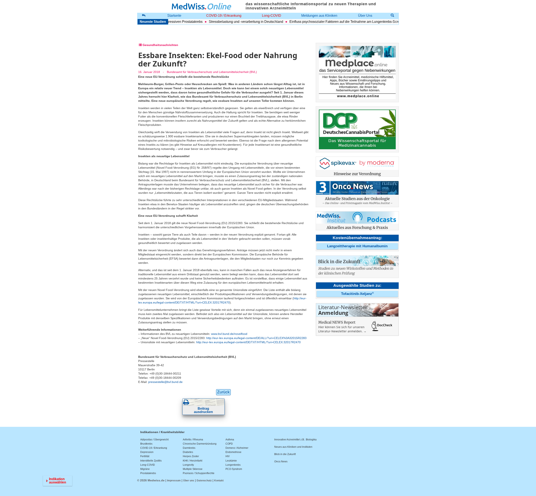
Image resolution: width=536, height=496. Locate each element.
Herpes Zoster (191, 456)
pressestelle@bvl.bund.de (165, 382)
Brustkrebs (146, 443)
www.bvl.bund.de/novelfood (229, 333)
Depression (146, 452)
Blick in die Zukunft (285, 454)
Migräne (145, 469)
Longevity (188, 464)
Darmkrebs (189, 447)
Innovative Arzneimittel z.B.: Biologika (295, 439)
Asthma (229, 439)
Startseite (174, 15)
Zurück (223, 392)
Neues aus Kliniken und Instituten (293, 446)
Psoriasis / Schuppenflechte (198, 473)
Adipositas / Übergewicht (154, 439)
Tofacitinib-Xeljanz (357, 294)
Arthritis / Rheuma (193, 439)
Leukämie (231, 460)
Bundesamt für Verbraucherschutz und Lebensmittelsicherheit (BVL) (212, 72)
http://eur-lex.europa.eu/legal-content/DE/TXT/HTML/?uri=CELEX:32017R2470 (248, 342)
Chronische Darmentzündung (199, 443)
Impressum (174, 480)
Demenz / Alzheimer (236, 447)
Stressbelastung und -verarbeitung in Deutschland (235, 21)
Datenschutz (204, 480)
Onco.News (280, 461)
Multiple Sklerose (192, 469)
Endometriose (233, 452)
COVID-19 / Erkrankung (223, 15)
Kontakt (219, 480)
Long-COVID (271, 15)
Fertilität (144, 456)
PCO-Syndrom (233, 469)
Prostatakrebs (148, 473)
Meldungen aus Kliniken (319, 15)
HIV (227, 456)
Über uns (188, 480)
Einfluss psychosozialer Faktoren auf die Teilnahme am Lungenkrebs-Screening (338, 21)
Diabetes (188, 452)
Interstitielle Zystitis (151, 460)
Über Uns (365, 15)
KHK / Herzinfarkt (192, 460)
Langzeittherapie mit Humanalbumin (357, 246)
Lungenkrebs (233, 464)
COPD (229, 443)
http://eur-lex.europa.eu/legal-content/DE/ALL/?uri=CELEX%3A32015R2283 (256, 338)
